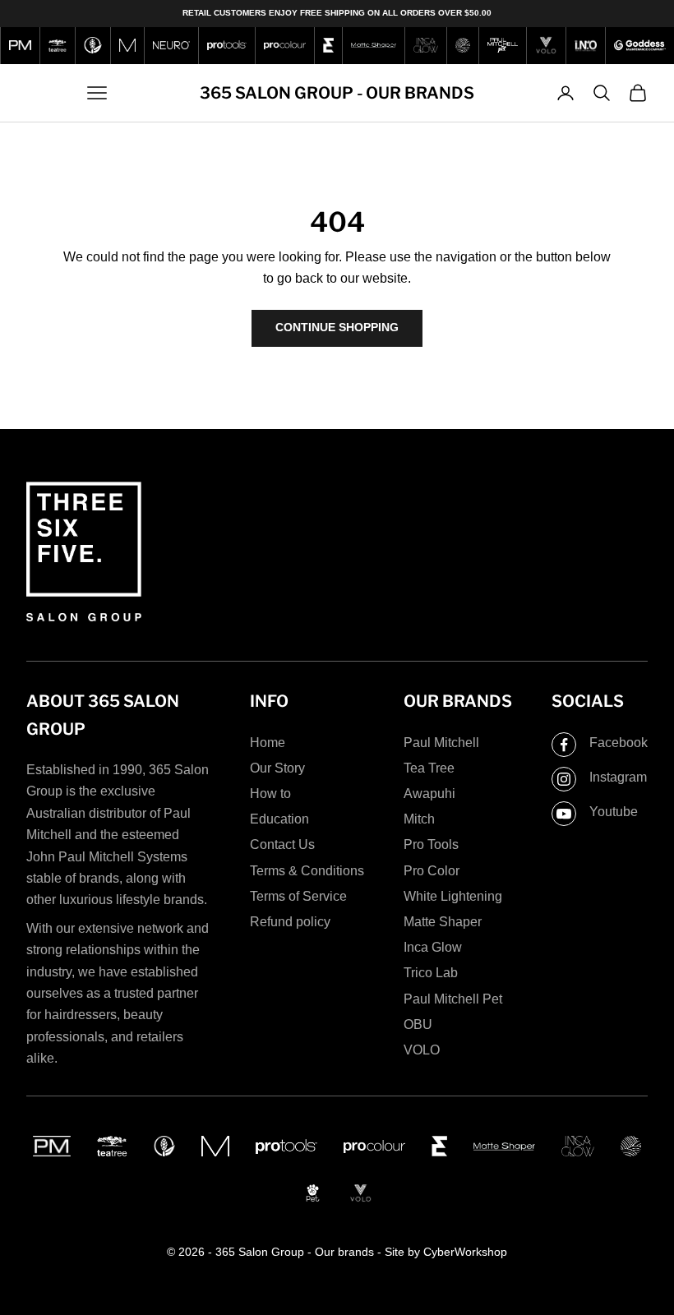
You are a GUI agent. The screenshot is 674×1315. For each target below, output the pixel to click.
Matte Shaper (443, 922)
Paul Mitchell (441, 743)
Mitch (419, 819)
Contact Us (282, 844)
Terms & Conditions (307, 871)
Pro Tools (431, 844)
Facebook (618, 743)
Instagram (618, 777)
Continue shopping (337, 327)
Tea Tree (429, 768)
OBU (418, 1024)
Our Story (277, 768)
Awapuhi (429, 794)
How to (270, 794)
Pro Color (431, 871)
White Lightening (453, 896)
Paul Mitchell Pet (453, 999)
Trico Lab (431, 973)
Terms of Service (298, 896)
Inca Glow (433, 947)
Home (267, 743)
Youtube (613, 812)
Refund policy (290, 922)
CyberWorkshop (465, 1251)
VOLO (422, 1050)
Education (279, 819)
